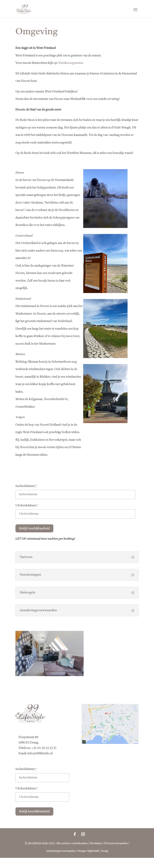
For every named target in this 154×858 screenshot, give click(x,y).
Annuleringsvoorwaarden (61, 851)
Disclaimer (96, 843)
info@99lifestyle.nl (40, 753)
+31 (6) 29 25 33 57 (44, 748)
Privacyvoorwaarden (116, 843)
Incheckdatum (26, 486)
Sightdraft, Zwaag (97, 851)
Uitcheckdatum (26, 505)
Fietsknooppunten (71, 63)
